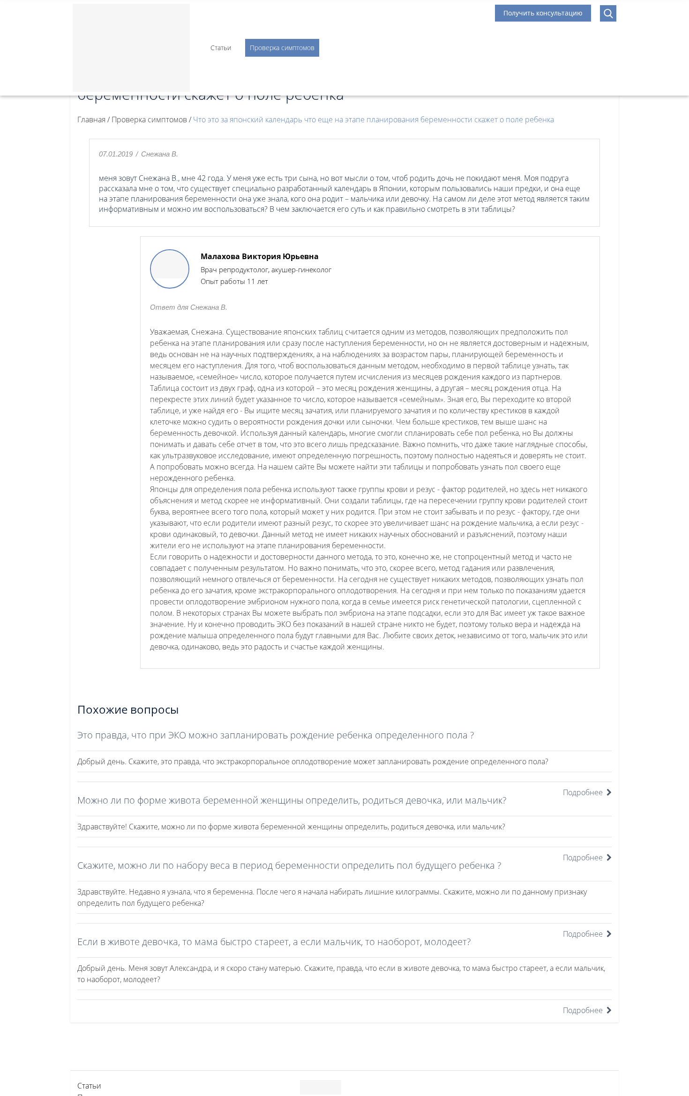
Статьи (220, 47)
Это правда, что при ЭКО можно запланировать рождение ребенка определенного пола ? (275, 735)
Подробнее (583, 792)
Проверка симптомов (282, 47)
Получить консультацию (543, 12)
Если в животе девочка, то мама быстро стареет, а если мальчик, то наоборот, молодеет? (274, 941)
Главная (91, 119)
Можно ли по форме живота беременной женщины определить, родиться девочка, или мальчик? (291, 800)
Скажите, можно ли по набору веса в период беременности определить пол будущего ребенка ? (289, 865)
